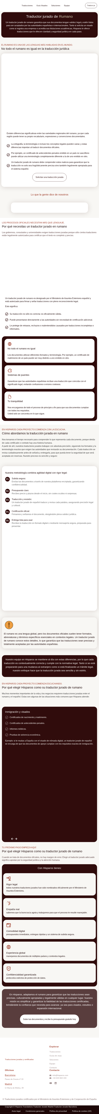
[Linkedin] (55, 1083)
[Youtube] (51, 1083)
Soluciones (55, 5)
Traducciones (27, 5)
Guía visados (41, 5)
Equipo (67, 5)
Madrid (8, 1084)
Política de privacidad (58, 1111)
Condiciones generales (35, 1111)
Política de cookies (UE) (82, 1111)
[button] (91, 5)
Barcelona (10, 1075)
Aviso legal (16, 1111)
